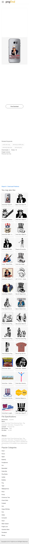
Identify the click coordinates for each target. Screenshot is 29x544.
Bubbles (4, 480)
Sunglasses (5, 462)
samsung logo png (7, 147)
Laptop (3, 477)
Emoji (3, 494)
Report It (4, 186)
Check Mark (5, 500)
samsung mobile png (18, 144)
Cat (2, 465)
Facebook (4, 532)
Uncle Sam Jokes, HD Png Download (11, 279)
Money (3, 535)
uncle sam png (6, 144)
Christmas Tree (6, 497)
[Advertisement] (14, 22)
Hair (3, 506)
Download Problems (13, 186)
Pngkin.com (5, 526)
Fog (3, 483)
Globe (3, 515)
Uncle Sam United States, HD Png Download (13, 294)
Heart (3, 451)
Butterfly (4, 459)
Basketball (4, 468)
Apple (3, 456)
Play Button (5, 474)
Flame (3, 453)
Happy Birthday (6, 509)
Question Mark (5, 529)
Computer (4, 518)
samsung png (18, 147)
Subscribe (4, 471)
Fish (3, 512)
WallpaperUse (5, 488)
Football (4, 503)
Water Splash (5, 523)
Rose (3, 491)
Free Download (14, 106)
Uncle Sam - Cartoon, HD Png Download (12, 383)
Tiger (3, 486)
